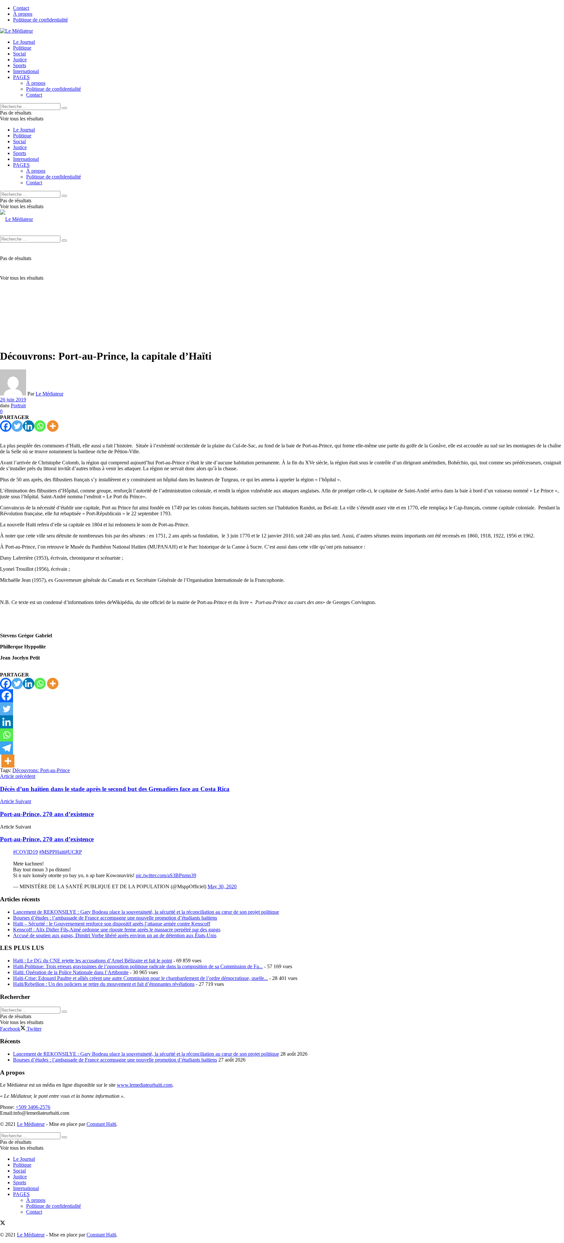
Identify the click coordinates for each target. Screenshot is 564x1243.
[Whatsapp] (40, 426)
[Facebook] (5, 426)
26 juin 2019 (13, 399)
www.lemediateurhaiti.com (144, 1085)
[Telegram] (6, 747)
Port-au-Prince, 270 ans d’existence (47, 839)
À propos (22, 14)
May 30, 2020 (222, 886)
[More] (53, 426)
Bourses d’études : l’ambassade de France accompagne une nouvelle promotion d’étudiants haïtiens (115, 918)
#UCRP (73, 852)
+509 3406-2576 (33, 1107)
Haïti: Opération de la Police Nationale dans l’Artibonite (71, 972)
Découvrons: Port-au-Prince (41, 770)
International (26, 71)
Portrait (18, 405)
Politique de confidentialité (40, 20)
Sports (19, 65)
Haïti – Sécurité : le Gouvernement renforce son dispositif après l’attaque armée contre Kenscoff (111, 923)
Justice (20, 59)
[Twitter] (17, 426)
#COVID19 (25, 852)
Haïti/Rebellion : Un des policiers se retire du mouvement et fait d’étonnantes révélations (104, 984)
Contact (21, 8)
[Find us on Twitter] (2, 1223)
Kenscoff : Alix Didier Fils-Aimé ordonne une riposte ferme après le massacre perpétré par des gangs (116, 929)
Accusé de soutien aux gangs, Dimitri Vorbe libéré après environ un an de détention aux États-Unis (114, 935)
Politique (22, 48)
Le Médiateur (49, 393)
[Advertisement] (282, 297)
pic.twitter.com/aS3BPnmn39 (166, 875)
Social (19, 53)
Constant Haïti (101, 1124)
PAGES (21, 77)
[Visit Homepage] (16, 31)
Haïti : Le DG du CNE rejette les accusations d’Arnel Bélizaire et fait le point (92, 960)
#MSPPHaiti (52, 852)
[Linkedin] (28, 426)
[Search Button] (64, 108)
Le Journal (24, 42)
